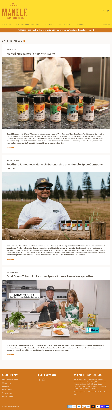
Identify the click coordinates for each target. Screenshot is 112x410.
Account (106, 25)
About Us (7, 25)
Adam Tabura (7, 396)
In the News (65, 25)
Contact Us (7, 393)
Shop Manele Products (28, 25)
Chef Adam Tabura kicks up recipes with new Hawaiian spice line (50, 276)
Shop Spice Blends (10, 379)
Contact (80, 25)
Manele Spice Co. (13, 406)
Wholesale (6, 383)
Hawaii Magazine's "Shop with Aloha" (31, 53)
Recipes (49, 25)
